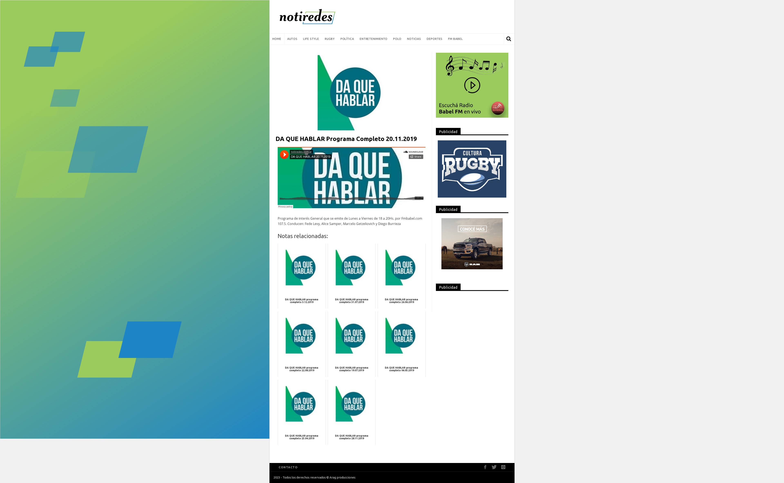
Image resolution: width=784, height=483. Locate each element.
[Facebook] (485, 467)
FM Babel (455, 38)
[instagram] (503, 467)
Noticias (414, 38)
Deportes (434, 38)
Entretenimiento (374, 38)
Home (276, 38)
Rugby (330, 38)
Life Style (311, 38)
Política (347, 38)
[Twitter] (494, 467)
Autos (292, 38)
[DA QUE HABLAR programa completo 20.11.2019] (352, 92)
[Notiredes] (314, 16)
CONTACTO (288, 467)
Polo (397, 38)
